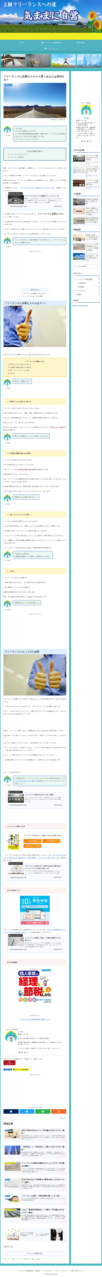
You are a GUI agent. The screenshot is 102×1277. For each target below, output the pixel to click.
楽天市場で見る (51, 841)
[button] (98, 266)
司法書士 (88, 294)
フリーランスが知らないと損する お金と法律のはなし (43, 835)
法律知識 (89, 287)
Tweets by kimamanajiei (80, 305)
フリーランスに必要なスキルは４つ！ (35, 293)
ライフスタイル (88, 290)
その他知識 (9, 1069)
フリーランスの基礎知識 (21, 1069)
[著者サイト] (19, 1052)
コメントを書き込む (35, 1253)
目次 (32, 290)
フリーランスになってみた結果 (33, 296)
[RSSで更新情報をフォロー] (27, 1052)
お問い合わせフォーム (77, 1271)
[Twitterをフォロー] (22, 1052)
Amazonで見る (32, 841)
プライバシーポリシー (61, 1271)
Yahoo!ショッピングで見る (32, 846)
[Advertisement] (34, 266)
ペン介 (20, 1031)
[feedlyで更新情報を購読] (25, 1052)
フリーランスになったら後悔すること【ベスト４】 (37, 188)
